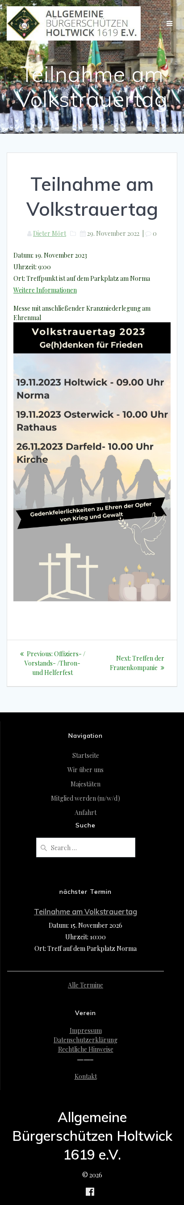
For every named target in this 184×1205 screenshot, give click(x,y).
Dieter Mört (49, 233)
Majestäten (85, 784)
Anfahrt (85, 812)
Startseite (85, 755)
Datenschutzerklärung (85, 1040)
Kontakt (86, 1076)
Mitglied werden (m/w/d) (85, 798)
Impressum (86, 1030)
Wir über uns (85, 769)
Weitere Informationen (45, 290)
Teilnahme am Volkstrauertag (85, 911)
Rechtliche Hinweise (85, 1049)
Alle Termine (85, 985)
